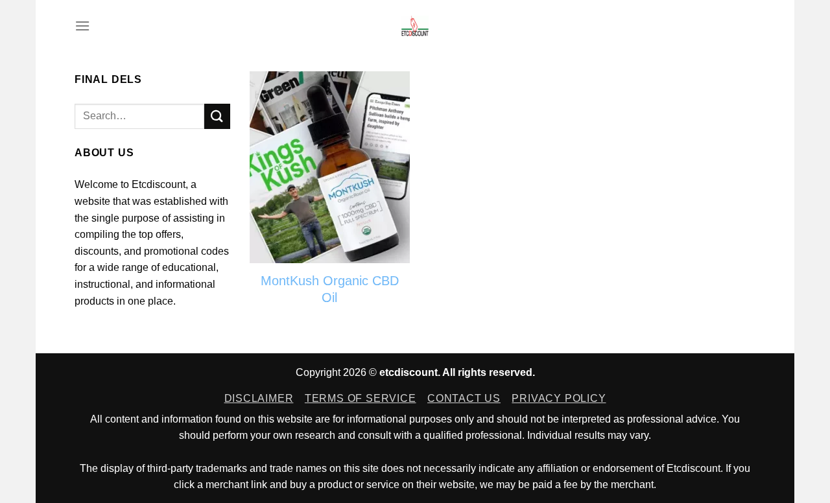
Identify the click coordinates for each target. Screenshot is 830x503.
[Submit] (217, 116)
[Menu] (82, 25)
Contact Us (464, 398)
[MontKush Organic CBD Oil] (330, 167)
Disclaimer (259, 398)
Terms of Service (360, 398)
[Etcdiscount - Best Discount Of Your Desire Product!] (415, 26)
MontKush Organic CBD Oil (330, 289)
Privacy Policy (559, 398)
